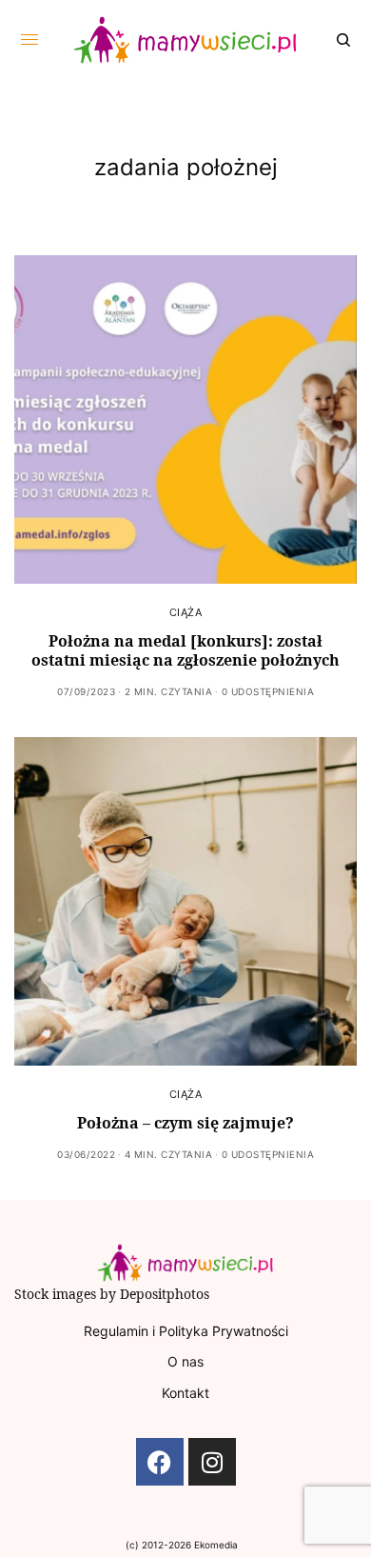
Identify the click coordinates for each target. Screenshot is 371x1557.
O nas (185, 1361)
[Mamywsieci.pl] (185, 40)
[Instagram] (212, 1462)
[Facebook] (160, 1462)
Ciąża (186, 612)
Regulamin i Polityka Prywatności (186, 1331)
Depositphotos (164, 1294)
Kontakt (185, 1393)
